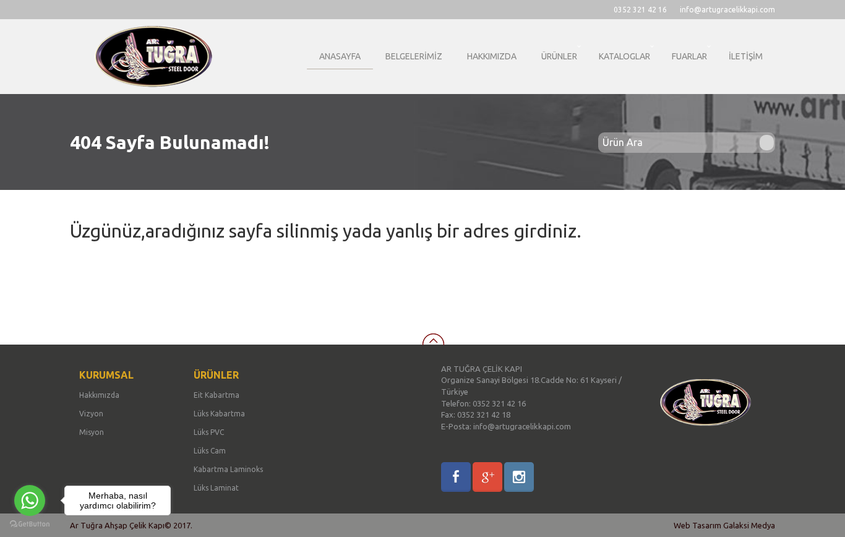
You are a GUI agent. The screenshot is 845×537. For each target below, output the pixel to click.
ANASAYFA (340, 56)
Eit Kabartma (216, 395)
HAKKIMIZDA (492, 56)
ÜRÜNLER (559, 56)
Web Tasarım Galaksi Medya (724, 525)
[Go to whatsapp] (29, 500)
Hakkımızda (99, 395)
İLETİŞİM (746, 56)
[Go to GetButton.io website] (29, 524)
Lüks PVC (209, 432)
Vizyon (91, 414)
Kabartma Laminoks (228, 469)
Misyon (91, 432)
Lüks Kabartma (219, 414)
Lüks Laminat (216, 488)
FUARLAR (689, 56)
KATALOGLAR (624, 56)
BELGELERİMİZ (413, 56)
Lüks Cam (210, 451)
